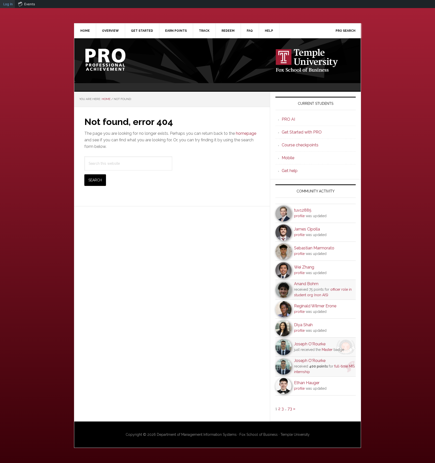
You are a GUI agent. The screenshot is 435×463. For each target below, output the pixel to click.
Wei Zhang (304, 267)
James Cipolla (307, 229)
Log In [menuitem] (8, 4)
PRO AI (288, 119)
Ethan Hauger (306, 382)
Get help (290, 170)
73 (289, 408)
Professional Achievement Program (117, 59)
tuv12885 (302, 210)
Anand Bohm (306, 283)
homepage (246, 133)
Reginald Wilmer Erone (315, 306)
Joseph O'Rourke (309, 344)
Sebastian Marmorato (314, 248)
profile (299, 216)
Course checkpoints (300, 145)
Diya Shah (303, 324)
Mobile (288, 157)
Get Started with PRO (302, 132)
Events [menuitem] (29, 4)
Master (327, 350)
